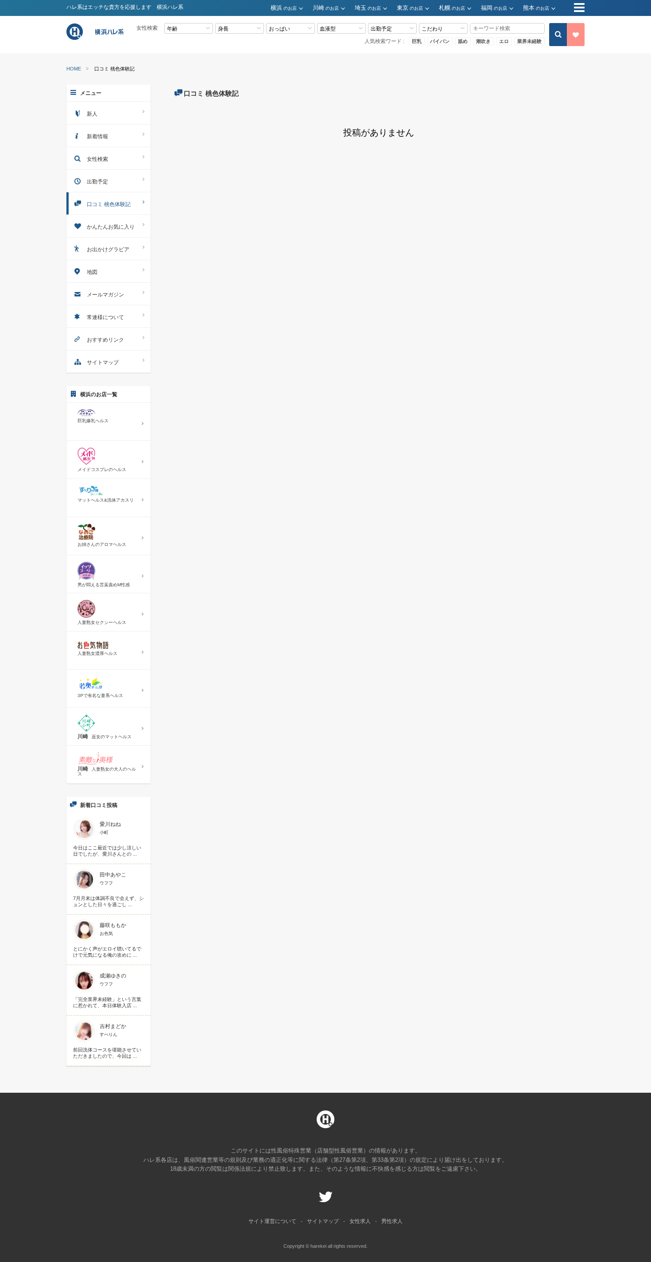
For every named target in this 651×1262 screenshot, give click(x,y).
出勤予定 (97, 182)
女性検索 (97, 159)
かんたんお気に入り (111, 227)
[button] (292, 8)
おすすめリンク (105, 340)
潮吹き (483, 41)
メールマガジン (105, 295)
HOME (73, 68)
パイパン (440, 41)
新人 (92, 114)
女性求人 (360, 1221)
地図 (92, 272)
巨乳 (417, 41)
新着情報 (97, 136)
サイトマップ (103, 362)
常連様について (105, 317)
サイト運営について (272, 1221)
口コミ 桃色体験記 (109, 204)
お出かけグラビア (108, 249)
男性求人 (392, 1221)
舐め (463, 41)
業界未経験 (529, 41)
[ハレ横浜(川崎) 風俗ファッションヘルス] (96, 39)
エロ (504, 41)
